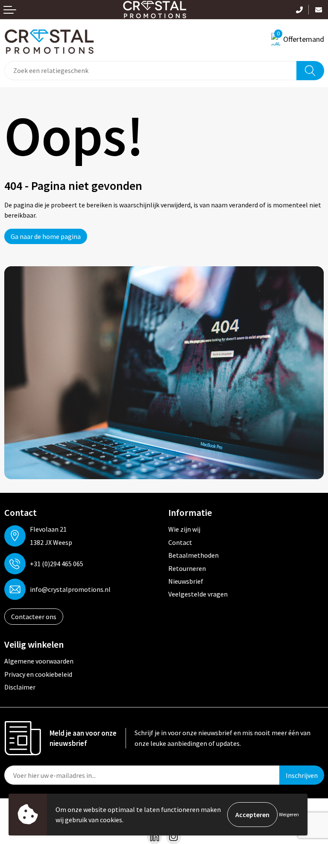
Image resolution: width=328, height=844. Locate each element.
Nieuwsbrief (185, 581)
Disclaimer (19, 687)
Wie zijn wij (184, 529)
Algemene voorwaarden (38, 661)
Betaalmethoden (193, 555)
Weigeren (289, 814)
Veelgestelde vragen (198, 594)
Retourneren (187, 568)
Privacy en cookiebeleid (38, 674)
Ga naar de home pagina (46, 236)
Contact (180, 542)
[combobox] (150, 70)
